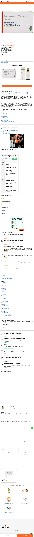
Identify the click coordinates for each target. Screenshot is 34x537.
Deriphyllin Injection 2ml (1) (6, 314)
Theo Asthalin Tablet (5, 312)
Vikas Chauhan (13, 406)
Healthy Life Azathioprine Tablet (7, 278)
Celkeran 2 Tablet (4, 296)
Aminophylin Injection (5, 305)
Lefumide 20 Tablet (5, 287)
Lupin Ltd (7, 48)
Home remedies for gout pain (13, 130)
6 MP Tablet (4, 289)
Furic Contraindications (5, 120)
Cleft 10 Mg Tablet (5, 285)
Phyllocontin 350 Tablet (5, 308)
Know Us (3, 520)
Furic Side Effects (4, 116)
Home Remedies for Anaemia (12, 203)
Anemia (3, 203)
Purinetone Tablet (4, 291)
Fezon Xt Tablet (4, 294)
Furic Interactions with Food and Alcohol (8, 122)
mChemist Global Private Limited (7, 50)
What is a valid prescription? (4, 60)
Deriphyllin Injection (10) (5, 317)
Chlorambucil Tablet (5, 301)
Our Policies (3, 521)
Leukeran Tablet (4, 298)
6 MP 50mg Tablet (5, 292)
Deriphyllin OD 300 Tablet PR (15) (7, 315)
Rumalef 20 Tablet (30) (5, 284)
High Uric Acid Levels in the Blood (8, 133)
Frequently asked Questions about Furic (8, 121)
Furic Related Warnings (5, 117)
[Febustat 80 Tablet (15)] (9, 473)
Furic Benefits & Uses (5, 113)
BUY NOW (25, 535)
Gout (4, 130)
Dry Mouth (3, 210)
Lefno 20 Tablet (4, 282)
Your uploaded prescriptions (4, 62)
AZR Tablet (3, 275)
